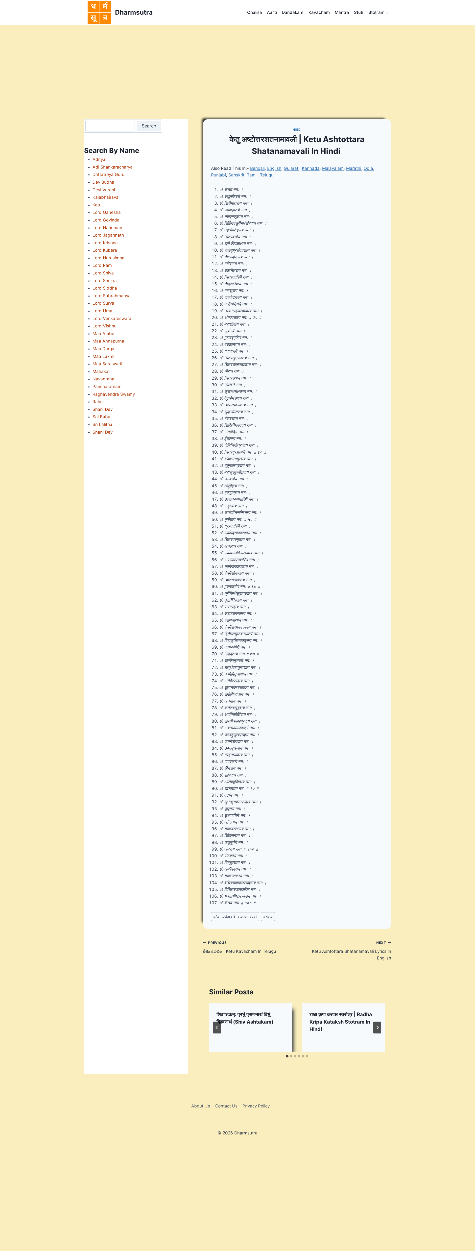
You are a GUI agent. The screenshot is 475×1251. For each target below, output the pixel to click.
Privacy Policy (256, 1106)
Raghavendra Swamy (114, 394)
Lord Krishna (105, 242)
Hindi (297, 129)
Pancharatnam (107, 386)
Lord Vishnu (105, 325)
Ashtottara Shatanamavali (235, 916)
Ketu (268, 916)
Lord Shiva (103, 272)
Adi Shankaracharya (113, 167)
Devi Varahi (104, 189)
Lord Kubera (105, 250)
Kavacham (319, 12)
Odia (368, 168)
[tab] (287, 1056)
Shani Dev (103, 409)
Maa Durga (103, 348)
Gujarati (291, 168)
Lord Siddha (105, 288)
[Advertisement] (237, 62)
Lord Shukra (105, 280)
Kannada (311, 168)
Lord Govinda (106, 220)
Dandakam (292, 12)
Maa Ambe (103, 333)
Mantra (342, 12)
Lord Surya (103, 303)
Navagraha (103, 378)
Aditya (99, 159)
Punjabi (218, 174)
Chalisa (254, 12)
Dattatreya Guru (108, 174)
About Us (200, 1106)
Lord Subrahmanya (112, 295)
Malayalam (333, 168)
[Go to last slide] (217, 1027)
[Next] (377, 1027)
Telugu (266, 174)
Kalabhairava (106, 197)
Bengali (257, 168)
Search (149, 125)
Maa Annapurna (108, 341)
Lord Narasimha (108, 257)
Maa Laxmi (103, 356)
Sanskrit (236, 174)
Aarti (272, 12)
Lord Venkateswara (112, 318)
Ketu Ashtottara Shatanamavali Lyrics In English (351, 950)
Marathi (353, 168)
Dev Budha (103, 182)
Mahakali (101, 371)
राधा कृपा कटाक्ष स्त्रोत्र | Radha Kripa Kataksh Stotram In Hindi (340, 1021)
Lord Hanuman (107, 227)
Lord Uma (102, 310)
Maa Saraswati (107, 363)
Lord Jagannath (108, 235)
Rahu (98, 401)
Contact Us (226, 1106)
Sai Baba (101, 416)
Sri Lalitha (102, 424)
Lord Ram (102, 265)
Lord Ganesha (107, 212)
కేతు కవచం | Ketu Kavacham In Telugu (239, 947)
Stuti (358, 12)
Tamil (252, 174)
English (274, 168)
